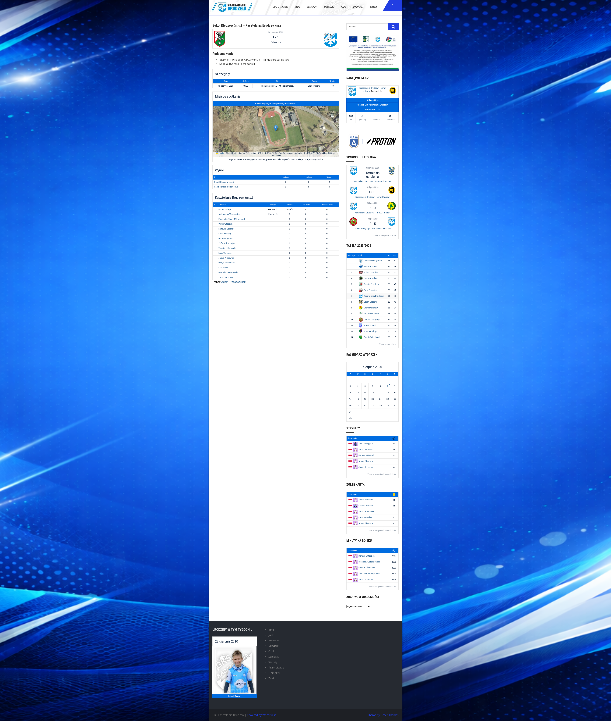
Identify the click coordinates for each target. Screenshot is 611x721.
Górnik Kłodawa (371, 278)
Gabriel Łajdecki (225, 238)
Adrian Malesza (365, 461)
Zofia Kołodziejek (226, 243)
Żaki (271, 678)
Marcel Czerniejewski (228, 272)
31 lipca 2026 (373, 187)
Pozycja (273, 205)
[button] (276, 128)
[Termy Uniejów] (393, 90)
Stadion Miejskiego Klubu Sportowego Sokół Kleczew (275, 103)
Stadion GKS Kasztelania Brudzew (373, 105)
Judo (344, 6)
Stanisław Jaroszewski (369, 562)
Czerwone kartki (327, 205)
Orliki (271, 651)
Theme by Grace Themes (383, 715)
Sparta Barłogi (370, 331)
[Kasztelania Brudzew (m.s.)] (316, 39)
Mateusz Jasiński (226, 229)
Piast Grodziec (370, 290)
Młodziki (273, 646)
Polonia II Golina (371, 272)
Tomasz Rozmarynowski (369, 573)
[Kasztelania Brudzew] (352, 91)
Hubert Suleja (224, 209)
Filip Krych (223, 267)
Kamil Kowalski (365, 517)
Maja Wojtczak (225, 253)
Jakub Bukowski (366, 511)
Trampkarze (276, 667)
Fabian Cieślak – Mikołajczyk (231, 219)
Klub (297, 6)
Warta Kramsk (370, 325)
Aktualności (281, 6)
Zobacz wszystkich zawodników (381, 474)
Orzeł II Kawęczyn (372, 319)
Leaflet (221, 153)
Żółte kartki (306, 205)
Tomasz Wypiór (365, 443)
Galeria (374, 6)
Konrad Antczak (365, 505)
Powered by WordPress (261, 715)
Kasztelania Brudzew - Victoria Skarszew (372, 181)
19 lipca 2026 (373, 219)
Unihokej (358, 6)
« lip (350, 418)
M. (389, 255)
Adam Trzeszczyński (233, 281)
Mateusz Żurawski (366, 567)
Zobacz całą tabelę (387, 344)
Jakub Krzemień (365, 467)
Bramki (289, 205)
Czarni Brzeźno (370, 302)
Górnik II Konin (370, 266)
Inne (271, 629)
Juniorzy (273, 640)
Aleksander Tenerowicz (229, 214)
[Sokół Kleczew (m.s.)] (235, 39)
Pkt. (395, 255)
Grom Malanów (371, 308)
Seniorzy (312, 6)
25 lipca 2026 (373, 203)
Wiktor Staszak (225, 224)
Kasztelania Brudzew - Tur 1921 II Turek (372, 213)
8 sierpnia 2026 (372, 168)
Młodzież (329, 6)
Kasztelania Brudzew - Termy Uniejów (372, 197)
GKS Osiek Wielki (371, 313)
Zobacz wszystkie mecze (384, 235)
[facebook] (392, 5)
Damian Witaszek (366, 455)
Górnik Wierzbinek (372, 337)
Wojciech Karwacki (227, 248)
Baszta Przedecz (371, 284)
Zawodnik (222, 205)
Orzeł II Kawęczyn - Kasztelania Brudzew (372, 228)
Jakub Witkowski (226, 258)
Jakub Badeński (365, 449)
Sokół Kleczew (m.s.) (224, 182)
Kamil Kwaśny (224, 233)
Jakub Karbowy (225, 277)
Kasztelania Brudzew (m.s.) (226, 187)
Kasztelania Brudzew (374, 296)
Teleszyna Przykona (373, 260)
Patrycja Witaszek (226, 263)
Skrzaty (273, 662)
